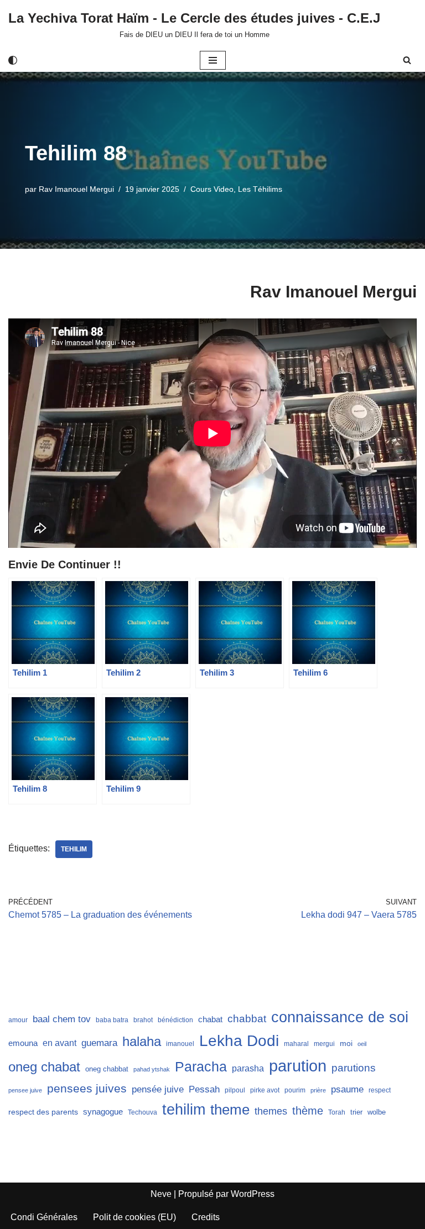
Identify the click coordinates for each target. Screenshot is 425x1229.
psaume (347, 1089)
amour (18, 1020)
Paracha (201, 1066)
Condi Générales (44, 1217)
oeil (361, 1043)
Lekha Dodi (239, 1040)
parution (297, 1066)
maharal (296, 1044)
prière (318, 1090)
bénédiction (175, 1020)
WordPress (252, 1194)
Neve (161, 1194)
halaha (141, 1041)
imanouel (180, 1044)
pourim (294, 1090)
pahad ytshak (151, 1069)
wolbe (376, 1112)
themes (271, 1111)
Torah (336, 1112)
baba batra (112, 1020)
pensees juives (87, 1088)
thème (307, 1111)
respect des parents (43, 1111)
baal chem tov (62, 1019)
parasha (248, 1068)
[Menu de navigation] (213, 60)
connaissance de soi (339, 1017)
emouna (23, 1043)
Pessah (204, 1089)
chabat (210, 1019)
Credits (205, 1217)
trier (356, 1112)
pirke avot (264, 1090)
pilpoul (235, 1090)
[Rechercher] (407, 60)
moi (346, 1043)
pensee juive (25, 1090)
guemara (99, 1042)
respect (380, 1090)
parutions (353, 1068)
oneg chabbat (106, 1069)
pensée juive (158, 1089)
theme (230, 1109)
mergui (324, 1044)
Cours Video (212, 189)
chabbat (246, 1018)
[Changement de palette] (12, 60)
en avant (59, 1043)
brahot (143, 1020)
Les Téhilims (260, 189)
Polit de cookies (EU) (134, 1217)
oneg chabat (44, 1066)
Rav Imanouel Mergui (76, 189)
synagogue (103, 1111)
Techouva (142, 1112)
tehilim (74, 849)
